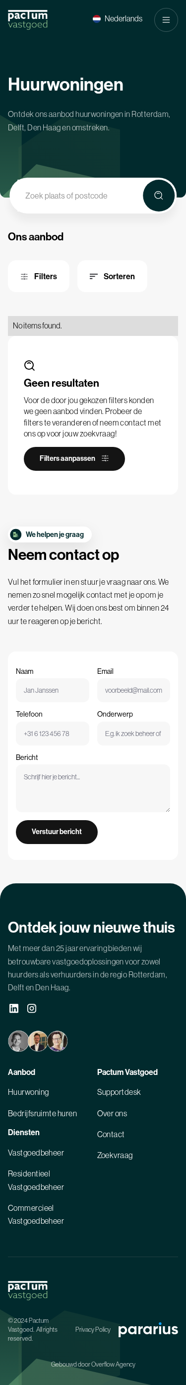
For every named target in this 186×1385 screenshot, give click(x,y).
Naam (24, 671)
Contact (111, 1134)
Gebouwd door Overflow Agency (93, 1364)
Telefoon (29, 714)
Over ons (112, 1113)
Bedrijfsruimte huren (42, 1113)
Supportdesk (119, 1091)
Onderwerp (115, 714)
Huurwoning (28, 1091)
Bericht (27, 757)
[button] (117, 18)
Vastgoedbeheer (36, 1152)
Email (105, 671)
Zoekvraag (115, 1155)
